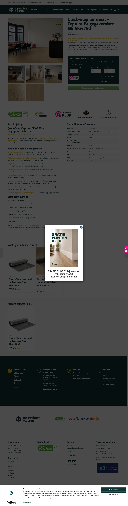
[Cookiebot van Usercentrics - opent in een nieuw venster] (11, 502)
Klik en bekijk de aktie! (64, 277)
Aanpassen (112, 494)
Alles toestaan (113, 489)
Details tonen (27, 502)
